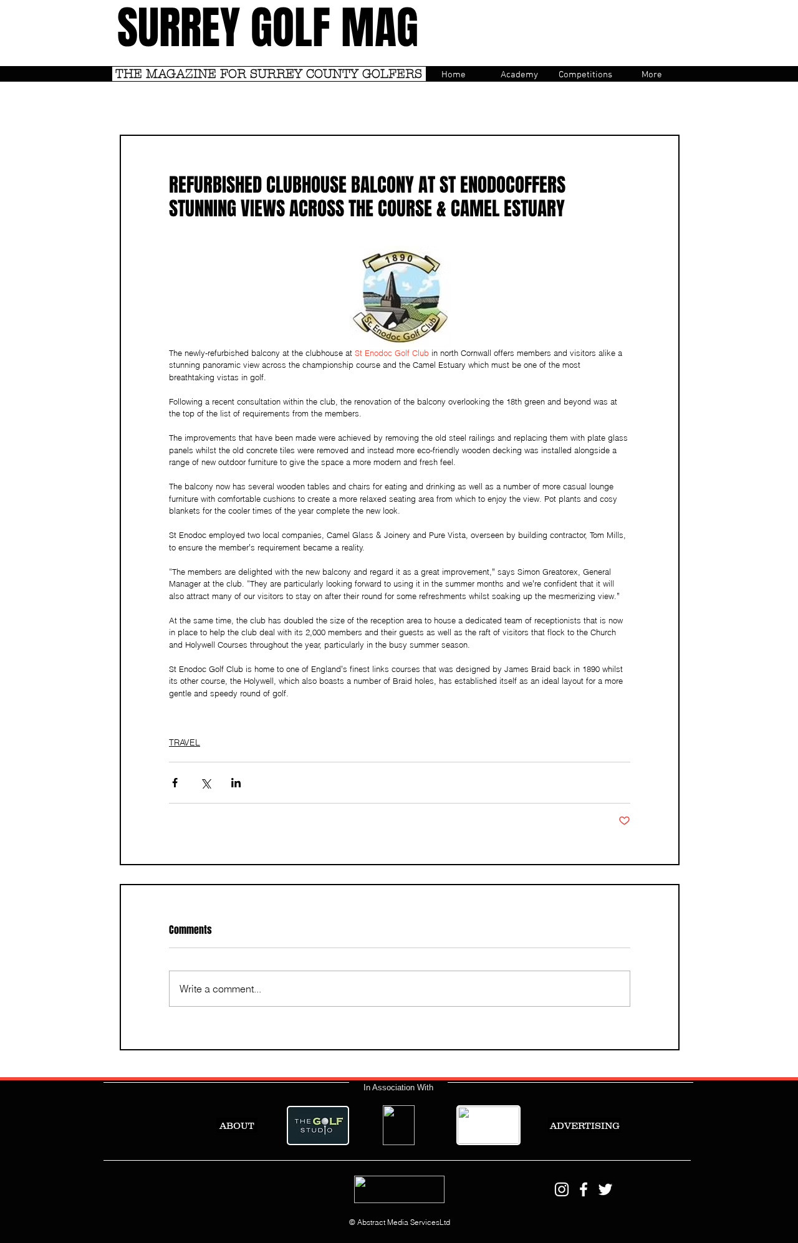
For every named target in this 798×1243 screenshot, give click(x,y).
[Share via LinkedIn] (236, 783)
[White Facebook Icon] (583, 1189)
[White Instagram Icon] (561, 1189)
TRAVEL (184, 742)
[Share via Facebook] (175, 783)
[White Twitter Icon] (605, 1189)
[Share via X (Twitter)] (205, 783)
